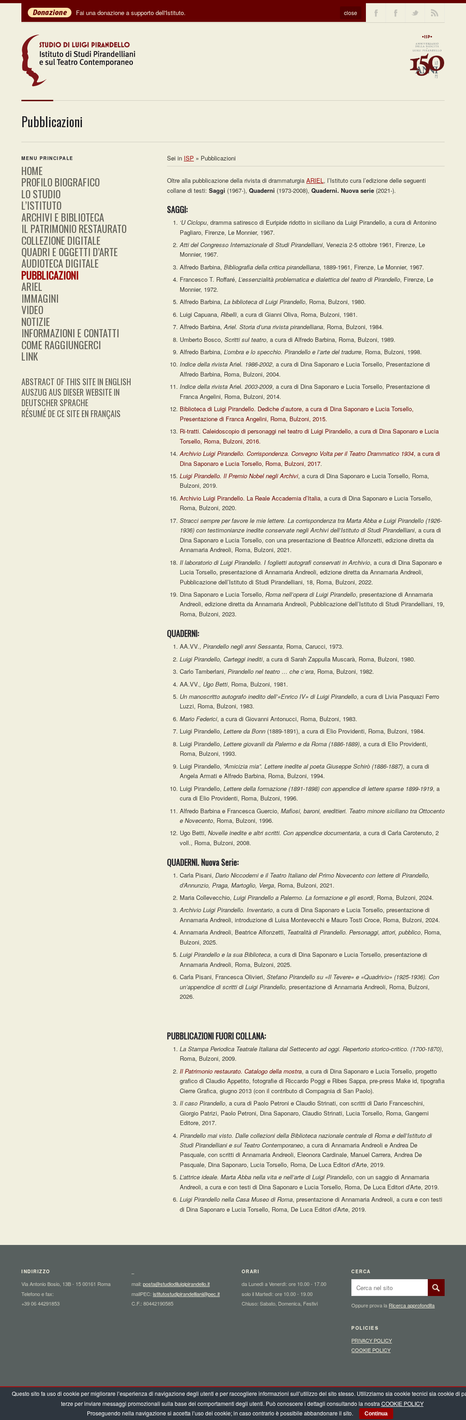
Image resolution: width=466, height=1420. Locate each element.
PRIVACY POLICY (371, 1340)
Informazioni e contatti (70, 332)
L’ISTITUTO (41, 205)
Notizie (35, 321)
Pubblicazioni (50, 275)
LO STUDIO (41, 193)
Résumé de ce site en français (71, 413)
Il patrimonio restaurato (74, 228)
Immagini (40, 298)
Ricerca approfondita (412, 1305)
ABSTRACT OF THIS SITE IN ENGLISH (76, 381)
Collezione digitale (61, 240)
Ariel (31, 286)
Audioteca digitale (60, 263)
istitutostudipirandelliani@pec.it (186, 1293)
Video (32, 309)
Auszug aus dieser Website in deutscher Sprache (70, 397)
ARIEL (315, 180)
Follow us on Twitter (415, 12)
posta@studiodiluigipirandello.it (176, 1283)
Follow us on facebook (375, 12)
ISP (189, 158)
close (350, 12)
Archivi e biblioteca (62, 217)
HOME (32, 170)
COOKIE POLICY (370, 1349)
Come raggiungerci (61, 344)
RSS (434, 12)
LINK (29, 356)
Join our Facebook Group (395, 12)
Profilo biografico (60, 182)
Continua (376, 1413)
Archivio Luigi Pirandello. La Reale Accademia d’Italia (250, 498)
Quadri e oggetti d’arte (69, 251)
